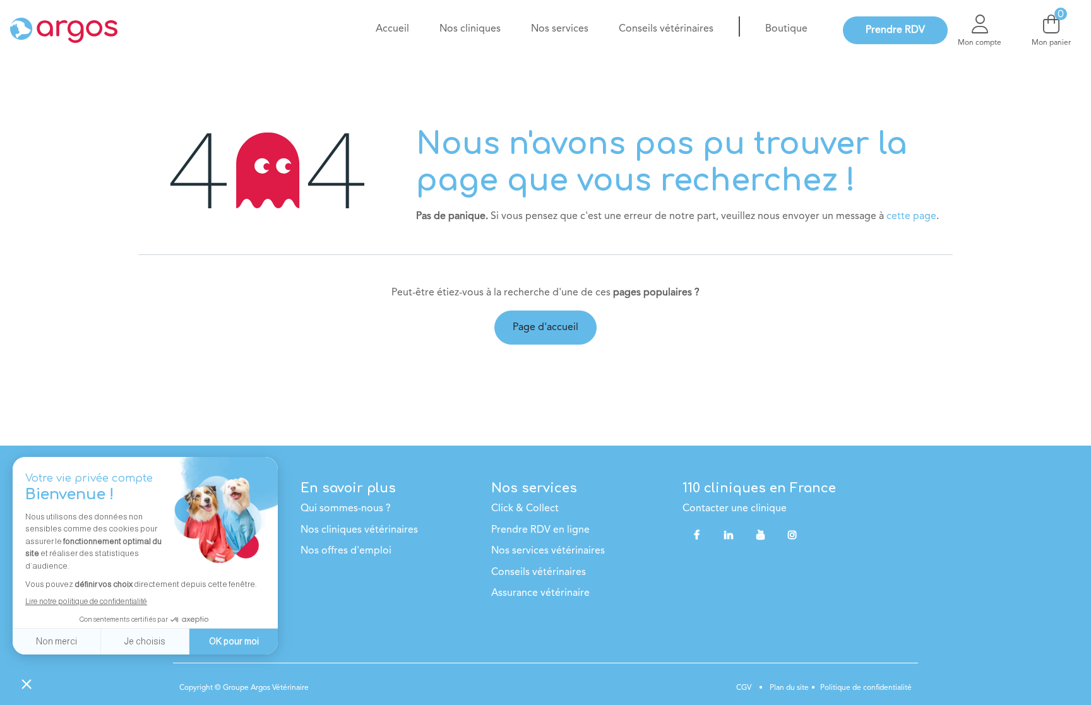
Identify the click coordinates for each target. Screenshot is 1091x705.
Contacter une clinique (735, 509)
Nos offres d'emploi (346, 551)
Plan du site (788, 688)
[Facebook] (697, 534)
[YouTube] (760, 534)
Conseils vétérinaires (538, 572)
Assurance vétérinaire (540, 593)
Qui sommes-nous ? (346, 509)
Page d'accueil (545, 328)
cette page (911, 216)
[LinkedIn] (728, 534)
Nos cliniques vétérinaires (359, 530)
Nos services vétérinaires (548, 551)
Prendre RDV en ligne (540, 530)
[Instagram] (792, 534)
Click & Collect (525, 509)
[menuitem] (392, 29)
